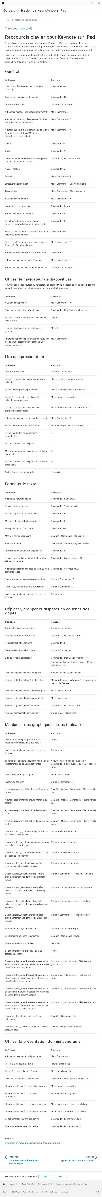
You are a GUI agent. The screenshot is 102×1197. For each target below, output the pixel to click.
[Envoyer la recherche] (8, 19)
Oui (45, 1177)
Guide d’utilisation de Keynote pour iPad (34, 10)
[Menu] (99, 3)
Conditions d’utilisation (50, 1192)
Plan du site (65, 1192)
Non (60, 1177)
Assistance (13, 1184)
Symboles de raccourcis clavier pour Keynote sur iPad (32, 1143)
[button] (92, 3)
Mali (97, 1192)
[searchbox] (28, 20)
